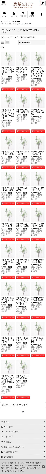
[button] (3, 3)
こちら (22, 471)
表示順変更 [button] (26, 42)
